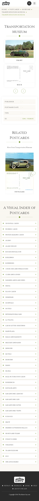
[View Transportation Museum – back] (19, 73)
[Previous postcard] (15, 91)
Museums (26, 9)
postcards (14, 9)
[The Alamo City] (6, 3)
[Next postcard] (23, 91)
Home (4, 9)
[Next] (33, 173)
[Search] (29, 3)
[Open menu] (34, 3)
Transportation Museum (13, 12)
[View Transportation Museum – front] (19, 49)
